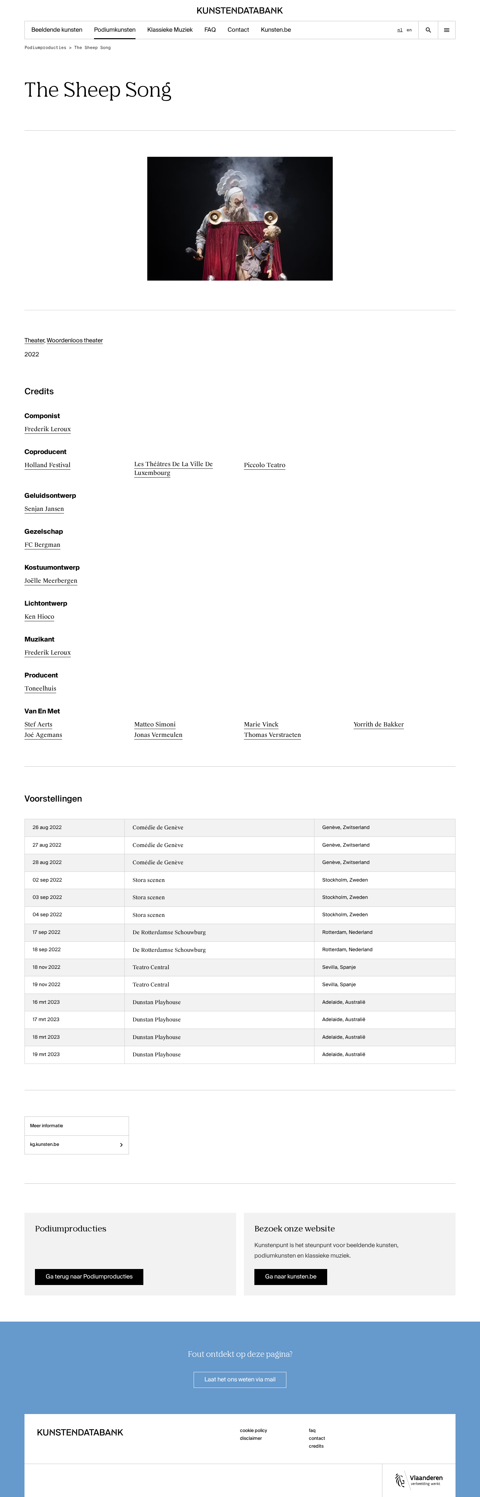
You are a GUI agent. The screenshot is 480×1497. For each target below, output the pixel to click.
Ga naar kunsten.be (290, 1277)
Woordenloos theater (75, 341)
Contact (238, 30)
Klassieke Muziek (170, 30)
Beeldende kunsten (56, 30)
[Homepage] (240, 10)
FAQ (210, 30)
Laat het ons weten (240, 1380)
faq (312, 1430)
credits (316, 1446)
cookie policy (253, 1430)
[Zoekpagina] (428, 30)
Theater (34, 341)
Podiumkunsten (115, 30)
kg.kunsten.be (44, 1144)
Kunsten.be (276, 30)
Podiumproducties (45, 47)
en (409, 30)
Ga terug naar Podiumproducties (89, 1277)
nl (400, 30)
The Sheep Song (92, 47)
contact (317, 1438)
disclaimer (251, 1438)
